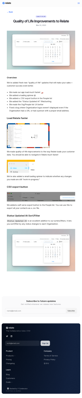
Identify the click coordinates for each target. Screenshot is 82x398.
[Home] (6, 3)
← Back (10, 12)
